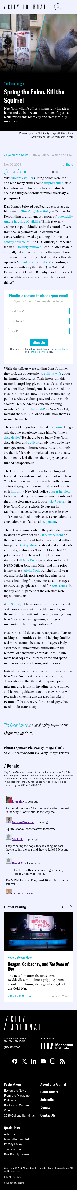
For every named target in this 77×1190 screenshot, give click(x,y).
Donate (13, 766)
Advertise (10, 1134)
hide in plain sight (31, 409)
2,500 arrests (59, 585)
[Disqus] (38, 844)
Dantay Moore (28, 545)
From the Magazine (17, 1095)
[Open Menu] (69, 7)
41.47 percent (58, 501)
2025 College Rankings (19, 1115)
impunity (17, 491)
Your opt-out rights (14, 1182)
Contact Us (48, 1115)
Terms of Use (13, 1149)
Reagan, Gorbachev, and (38, 966)
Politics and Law (61, 155)
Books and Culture (16, 1105)
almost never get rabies (34, 262)
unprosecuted (53, 182)
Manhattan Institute (17, 1139)
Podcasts (10, 1100)
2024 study (14, 604)
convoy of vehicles (16, 241)
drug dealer (12, 437)
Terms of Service (38, 351)
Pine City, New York (35, 211)
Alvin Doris (32, 570)
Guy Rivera (31, 560)
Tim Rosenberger (14, 83)
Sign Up (39, 343)
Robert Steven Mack (20, 957)
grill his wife (52, 373)
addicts (33, 442)
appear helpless (59, 491)
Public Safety (40, 155)
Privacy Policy (61, 348)
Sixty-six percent (51, 535)
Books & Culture (21, 996)
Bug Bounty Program (17, 1154)
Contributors (49, 1091)
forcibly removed (30, 246)
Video (7, 1110)
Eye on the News (15, 1090)
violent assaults (22, 177)
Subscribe (47, 1099)
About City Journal (53, 1084)
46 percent (49, 521)
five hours (55, 427)
